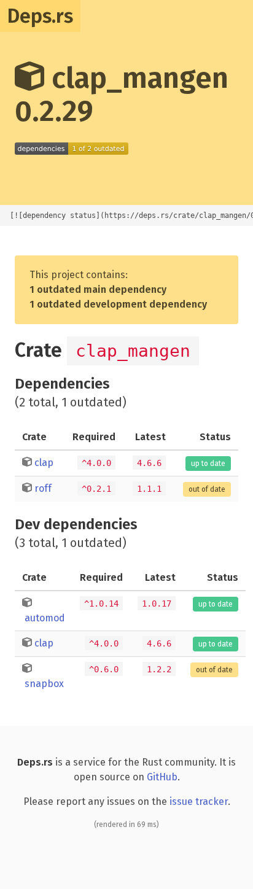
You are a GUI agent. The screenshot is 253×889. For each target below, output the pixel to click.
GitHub (162, 777)
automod (45, 618)
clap (43, 462)
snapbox (44, 683)
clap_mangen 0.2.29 (121, 94)
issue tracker (198, 801)
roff (43, 488)
